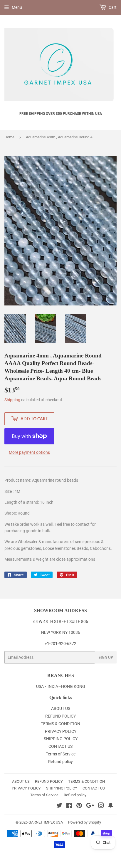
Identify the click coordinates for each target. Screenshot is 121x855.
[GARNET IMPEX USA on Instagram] (101, 806)
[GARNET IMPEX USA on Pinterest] (79, 806)
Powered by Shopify (84, 822)
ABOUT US (60, 708)
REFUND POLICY (60, 716)
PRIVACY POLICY (60, 731)
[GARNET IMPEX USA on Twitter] (59, 806)
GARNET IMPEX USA (45, 822)
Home (9, 137)
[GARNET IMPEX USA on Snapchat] (111, 806)
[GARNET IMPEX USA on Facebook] (69, 806)
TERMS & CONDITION (60, 723)
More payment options (29, 452)
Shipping (12, 399)
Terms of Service (60, 754)
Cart (112, 7)
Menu (17, 7)
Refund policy (60, 761)
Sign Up (106, 657)
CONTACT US (60, 746)
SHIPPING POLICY (61, 738)
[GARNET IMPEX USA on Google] (90, 806)
